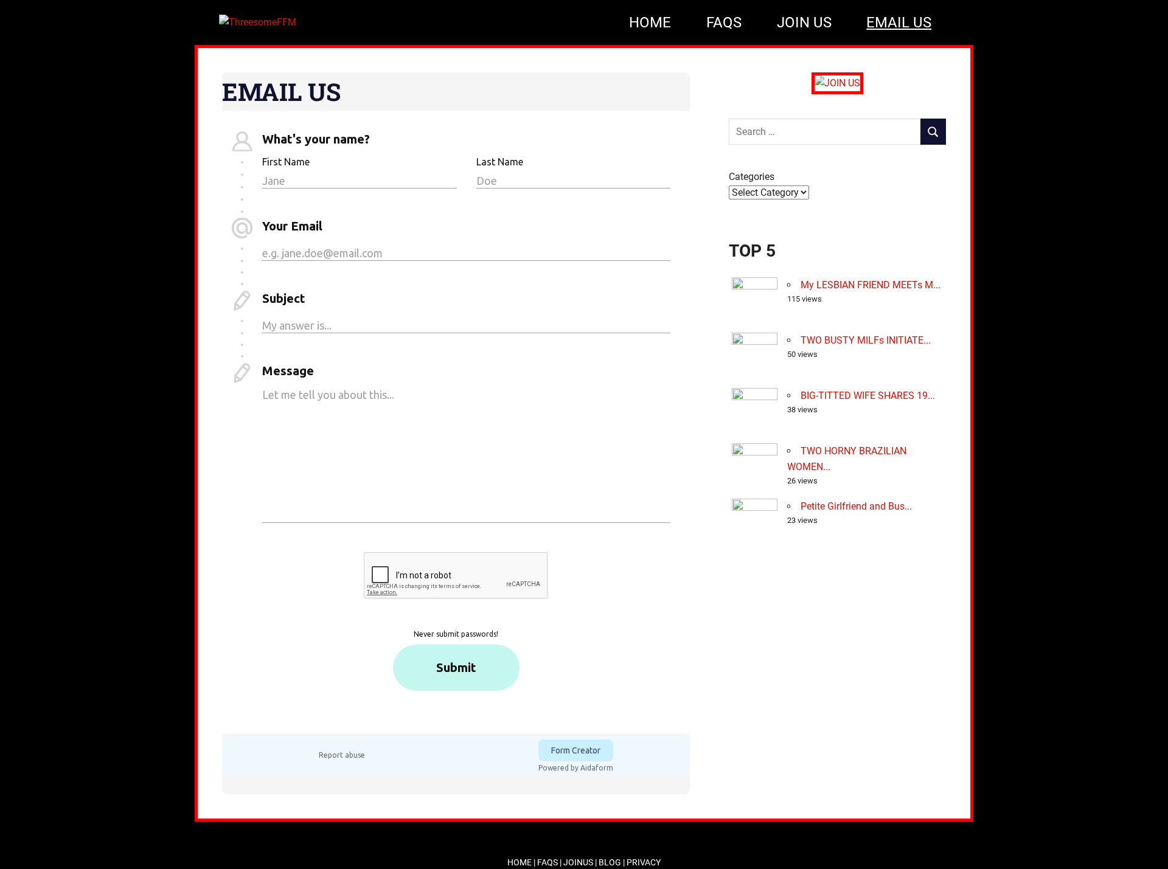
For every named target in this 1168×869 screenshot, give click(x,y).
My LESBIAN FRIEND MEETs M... (870, 285)
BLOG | (613, 862)
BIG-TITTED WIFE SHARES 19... (868, 395)
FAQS (724, 22)
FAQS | (550, 862)
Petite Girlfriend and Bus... (856, 506)
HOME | (522, 862)
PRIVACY (644, 862)
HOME (650, 22)
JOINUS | (581, 862)
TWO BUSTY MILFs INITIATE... (866, 340)
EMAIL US (898, 22)
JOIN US (804, 22)
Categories (751, 176)
